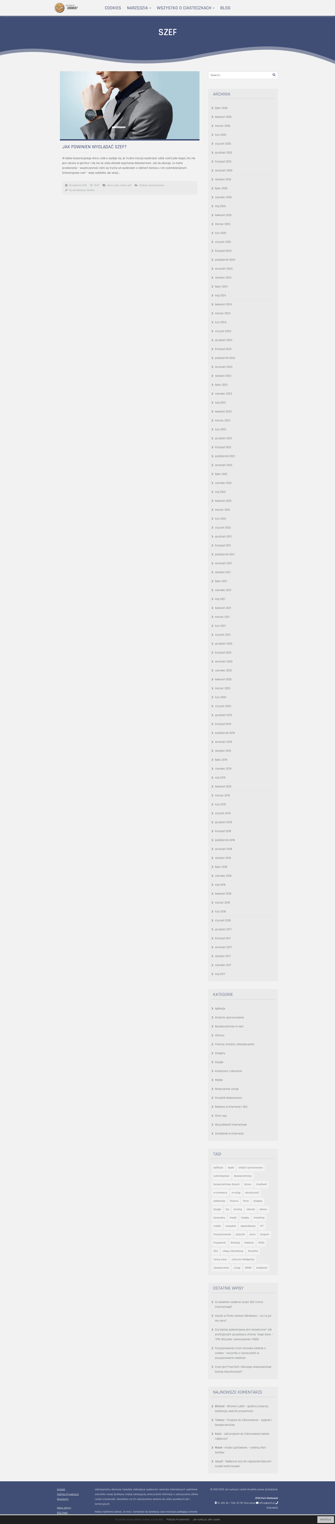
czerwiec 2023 (223, 394)
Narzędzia (138, 8)
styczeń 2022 (223, 527)
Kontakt (61, 1489)
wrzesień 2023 (223, 367)
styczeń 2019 (223, 813)
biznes (247, 1184)
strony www (220, 1259)
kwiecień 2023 (223, 411)
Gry (227, 1209)
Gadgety (220, 1053)
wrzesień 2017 (223, 947)
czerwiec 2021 (223, 590)
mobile (217, 1226)
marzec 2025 (222, 224)
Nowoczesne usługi (226, 1089)
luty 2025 (220, 233)
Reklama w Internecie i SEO (231, 1107)
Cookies (113, 8)
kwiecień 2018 (223, 894)
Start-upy (221, 1116)
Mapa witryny (64, 1508)
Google (219, 1062)
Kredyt (233, 1217)
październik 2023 (225, 358)
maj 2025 (220, 206)
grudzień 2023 (223, 340)
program (264, 1234)
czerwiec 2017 (223, 965)
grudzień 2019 (223, 715)
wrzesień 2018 (223, 849)
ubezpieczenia (221, 1268)
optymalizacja (248, 1226)
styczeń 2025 (223, 242)
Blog (225, 8)
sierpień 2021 (223, 572)
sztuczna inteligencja (242, 1259)
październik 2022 (225, 456)
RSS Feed (62, 1512)
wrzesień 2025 (223, 170)
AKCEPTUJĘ (325, 1519)
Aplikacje (220, 1008)
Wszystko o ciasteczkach (184, 8)
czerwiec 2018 (223, 876)
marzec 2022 (222, 510)
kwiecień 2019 (223, 786)
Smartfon (253, 1251)
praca (253, 1234)
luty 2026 (220, 135)
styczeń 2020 (223, 706)
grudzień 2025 (223, 152)
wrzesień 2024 (224, 269)
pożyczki (240, 1234)
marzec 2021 (222, 617)
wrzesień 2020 (223, 661)
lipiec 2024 (221, 286)
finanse (234, 1201)
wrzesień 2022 (223, 465)
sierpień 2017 (223, 956)
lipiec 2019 (221, 760)
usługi (237, 1268)
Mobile (219, 1080)
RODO (261, 1243)
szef (129, 185)
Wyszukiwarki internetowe (231, 1125)
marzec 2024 (223, 313)
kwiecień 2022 (223, 501)
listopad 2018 (223, 831)
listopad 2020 (223, 652)
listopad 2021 (223, 545)
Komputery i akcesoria (228, 1071)
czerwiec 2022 (223, 483)
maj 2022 (220, 492)
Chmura (219, 1035)
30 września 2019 (78, 185)
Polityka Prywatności (68, 1494)
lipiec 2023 (221, 385)
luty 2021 (220, 626)
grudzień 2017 (223, 929)
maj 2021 (220, 599)
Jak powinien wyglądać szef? (94, 147)
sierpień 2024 (223, 277)
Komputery (219, 1217)
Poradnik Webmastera (228, 1098)
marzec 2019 (222, 795)
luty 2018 (220, 911)
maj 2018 (220, 885)
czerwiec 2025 (223, 197)
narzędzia (230, 1226)
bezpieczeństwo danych (226, 1184)
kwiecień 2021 (223, 608)
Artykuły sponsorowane (151, 185)
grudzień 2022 (223, 438)
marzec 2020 (222, 688)
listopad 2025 (223, 161)
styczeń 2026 (223, 144)
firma (246, 1201)
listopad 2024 (223, 251)
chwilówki (261, 1184)
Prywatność (219, 1243)
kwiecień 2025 (223, 215)
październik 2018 (225, 840)
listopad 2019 (223, 724)
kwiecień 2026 (223, 117)
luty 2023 (220, 429)
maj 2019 (220, 777)
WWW (248, 1268)
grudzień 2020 (223, 644)
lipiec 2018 (221, 867)
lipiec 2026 (221, 108)
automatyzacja (221, 1176)
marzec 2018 (222, 902)
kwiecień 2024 (223, 304)
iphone (263, 1209)
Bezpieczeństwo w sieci (229, 1026)
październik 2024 (225, 260)
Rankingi (235, 1243)
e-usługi (236, 1192)
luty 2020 (220, 697)
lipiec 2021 (221, 581)
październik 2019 (225, 733)
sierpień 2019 (223, 751)
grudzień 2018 (223, 822)
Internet (251, 1209)
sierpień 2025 (223, 179)
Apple (231, 1167)
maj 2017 (220, 974)
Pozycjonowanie (222, 1234)
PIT (261, 1226)
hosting (238, 1209)
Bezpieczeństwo (243, 1176)
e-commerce (220, 1192)
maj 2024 (220, 295)
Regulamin (62, 1499)
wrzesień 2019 (223, 742)
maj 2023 (220, 402)
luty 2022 (220, 519)
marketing (259, 1217)
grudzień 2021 (223, 536)
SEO (215, 1251)
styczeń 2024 (223, 331)
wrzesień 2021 (223, 563)
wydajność (262, 1268)
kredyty (245, 1217)
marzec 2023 (222, 420)
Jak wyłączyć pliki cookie (206, 1519)
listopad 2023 (223, 349)
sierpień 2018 (223, 858)
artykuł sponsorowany (251, 1167)
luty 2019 (220, 804)
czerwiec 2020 (223, 670)
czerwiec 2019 (223, 769)
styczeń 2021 (223, 635)
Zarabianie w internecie (229, 1133)
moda (123, 185)
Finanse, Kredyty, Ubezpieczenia (234, 1044)
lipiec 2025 (221, 188)
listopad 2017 (223, 938)
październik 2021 (225, 554)
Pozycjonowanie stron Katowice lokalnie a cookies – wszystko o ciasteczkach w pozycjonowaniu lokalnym (240, 1353)
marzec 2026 (222, 126)
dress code (113, 185)
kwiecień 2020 (223, 679)
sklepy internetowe (233, 1251)
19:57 (96, 185)
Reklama (249, 1243)
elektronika (219, 1201)
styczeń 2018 (223, 920)
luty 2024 (220, 322)
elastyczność (252, 1192)
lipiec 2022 (221, 474)
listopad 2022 (223, 447)
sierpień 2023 (223, 376)
